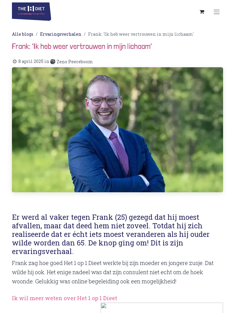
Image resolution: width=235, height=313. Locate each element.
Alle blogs (22, 34)
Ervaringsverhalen (60, 34)
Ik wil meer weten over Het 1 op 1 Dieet (64, 298)
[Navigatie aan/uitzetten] (216, 11)
